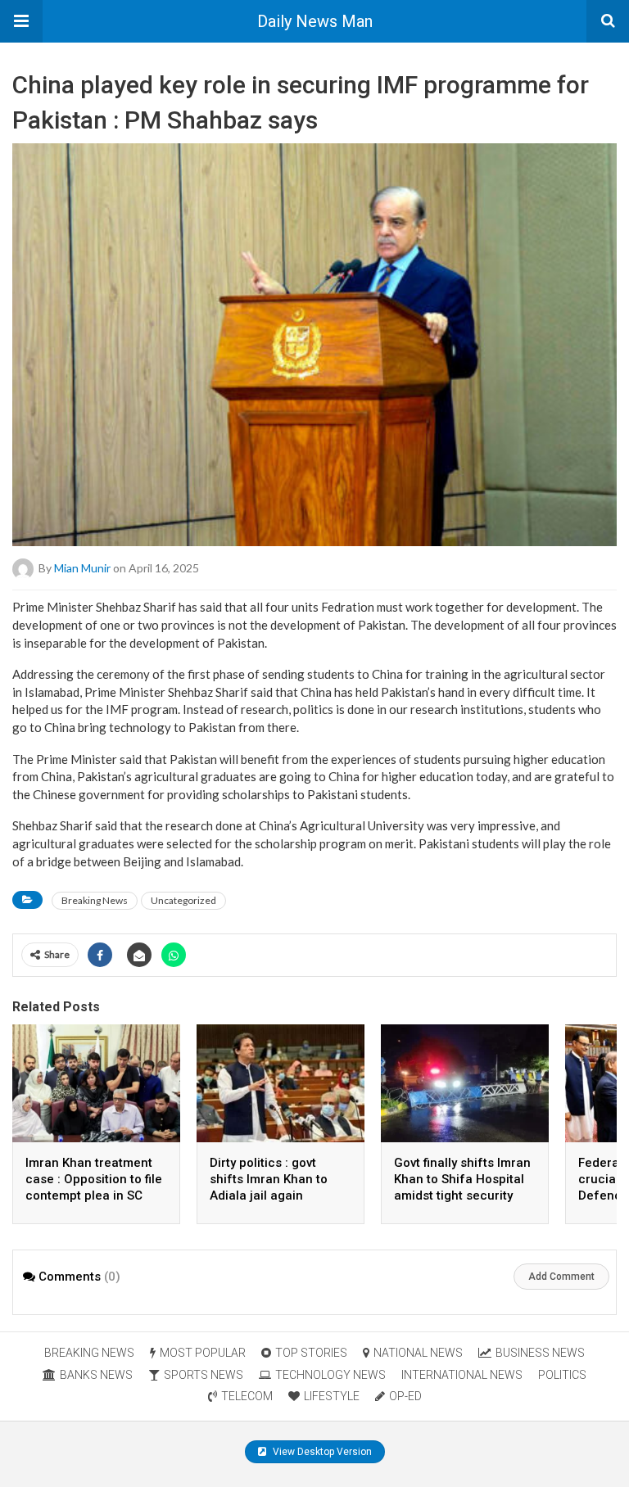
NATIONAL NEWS (418, 1352)
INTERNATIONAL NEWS (462, 1374)
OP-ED (405, 1396)
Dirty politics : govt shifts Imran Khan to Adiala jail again (269, 1179)
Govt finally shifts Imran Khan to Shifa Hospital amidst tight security (462, 1179)
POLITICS (562, 1374)
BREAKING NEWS (89, 1352)
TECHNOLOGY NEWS (330, 1374)
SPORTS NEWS (203, 1374)
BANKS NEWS (96, 1374)
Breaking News (94, 900)
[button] (21, 21)
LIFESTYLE (332, 1396)
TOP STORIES (311, 1352)
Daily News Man (315, 21)
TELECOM (247, 1396)
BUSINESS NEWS (540, 1352)
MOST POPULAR (203, 1352)
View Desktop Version (321, 1452)
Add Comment (561, 1276)
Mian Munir (82, 568)
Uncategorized (183, 900)
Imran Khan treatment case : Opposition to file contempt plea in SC (93, 1179)
